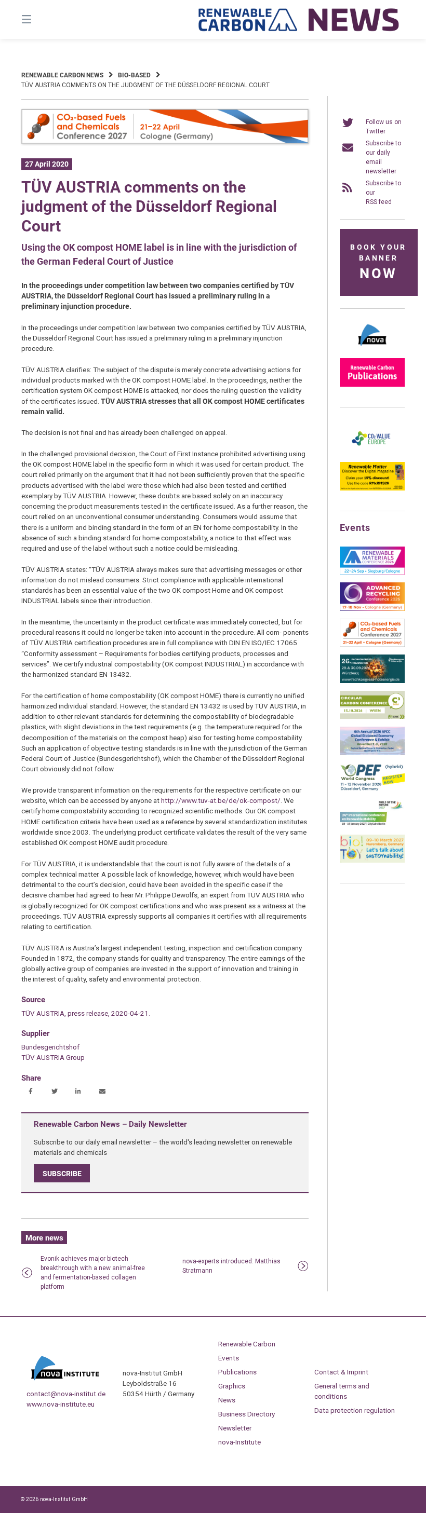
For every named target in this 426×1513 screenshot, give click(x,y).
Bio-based (134, 75)
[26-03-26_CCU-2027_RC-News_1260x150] (165, 141)
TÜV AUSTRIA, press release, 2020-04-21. (85, 1013)
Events (228, 1358)
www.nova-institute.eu (60, 1404)
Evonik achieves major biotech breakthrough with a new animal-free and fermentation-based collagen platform (93, 1272)
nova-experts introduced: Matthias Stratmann (231, 1266)
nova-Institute (239, 1442)
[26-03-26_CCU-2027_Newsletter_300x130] (372, 644)
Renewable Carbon (246, 1344)
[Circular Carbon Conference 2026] (372, 716)
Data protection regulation (354, 1410)
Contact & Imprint (341, 1372)
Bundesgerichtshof (50, 1047)
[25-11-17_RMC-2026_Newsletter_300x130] (372, 572)
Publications (237, 1372)
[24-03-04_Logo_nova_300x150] (372, 348)
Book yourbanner (378, 262)
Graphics (231, 1386)
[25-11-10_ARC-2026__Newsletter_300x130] (372, 608)
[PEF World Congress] (372, 789)
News (226, 1400)
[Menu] (44, 19)
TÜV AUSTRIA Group (53, 1057)
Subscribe (62, 1173)
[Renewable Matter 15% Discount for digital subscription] (372, 488)
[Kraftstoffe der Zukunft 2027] (372, 824)
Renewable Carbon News (62, 75)
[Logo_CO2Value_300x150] (372, 452)
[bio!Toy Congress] (372, 860)
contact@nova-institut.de (65, 1393)
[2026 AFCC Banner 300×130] (372, 752)
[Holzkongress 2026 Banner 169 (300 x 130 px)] (372, 681)
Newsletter (234, 1428)
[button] (30, 1092)
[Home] (299, 19)
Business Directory (246, 1414)
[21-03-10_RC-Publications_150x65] (372, 384)
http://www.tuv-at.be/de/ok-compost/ (221, 800)
